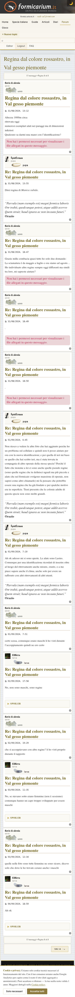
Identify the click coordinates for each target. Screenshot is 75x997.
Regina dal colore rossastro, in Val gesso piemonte (37, 63)
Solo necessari (14, 991)
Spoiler (15, 703)
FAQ (31, 45)
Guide (35, 22)
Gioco (5, 27)
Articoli (45, 22)
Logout (21, 45)
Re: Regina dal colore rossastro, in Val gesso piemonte (35, 174)
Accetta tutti (37, 991)
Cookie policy (38, 984)
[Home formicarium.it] (37, 7)
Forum (65, 22)
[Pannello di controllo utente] (2, 46)
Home (5, 22)
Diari (55, 22)
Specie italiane (20, 22)
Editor (9, 45)
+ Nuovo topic (9, 34)
